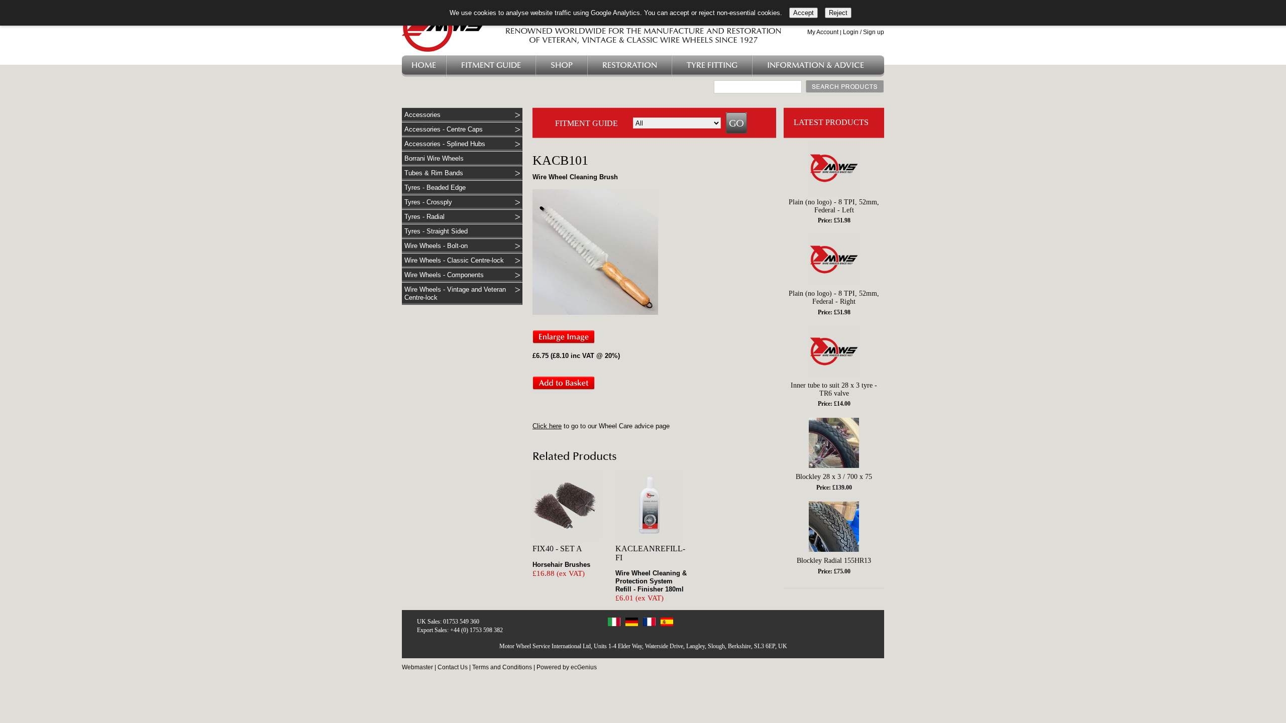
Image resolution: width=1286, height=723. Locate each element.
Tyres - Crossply (428, 202)
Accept (803, 13)
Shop (562, 65)
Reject (838, 13)
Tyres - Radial (424, 216)
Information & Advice (815, 65)
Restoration (629, 65)
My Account (822, 32)
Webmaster (417, 667)
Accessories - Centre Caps (443, 129)
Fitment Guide (491, 65)
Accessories (422, 114)
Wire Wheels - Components (444, 275)
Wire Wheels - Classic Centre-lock (454, 260)
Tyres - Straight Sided (436, 231)
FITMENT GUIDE (586, 123)
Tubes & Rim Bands (433, 173)
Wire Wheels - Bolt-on (436, 246)
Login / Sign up (863, 32)
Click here (547, 426)
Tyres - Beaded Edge (435, 187)
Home (423, 65)
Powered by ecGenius (567, 667)
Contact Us (453, 667)
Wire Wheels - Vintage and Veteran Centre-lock (455, 293)
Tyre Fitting (712, 65)
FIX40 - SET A (557, 548)
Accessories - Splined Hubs (444, 144)
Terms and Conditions (502, 667)
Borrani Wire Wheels (434, 158)
